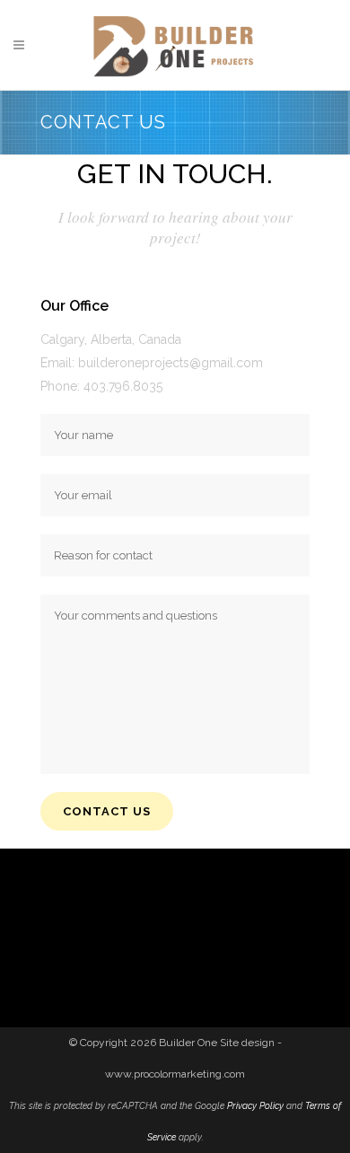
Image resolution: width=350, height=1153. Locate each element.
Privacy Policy (255, 1105)
